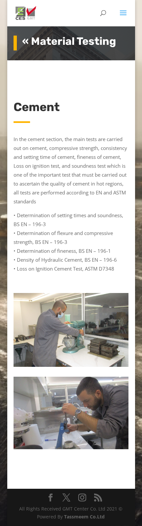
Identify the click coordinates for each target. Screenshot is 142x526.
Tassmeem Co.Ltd (84, 516)
